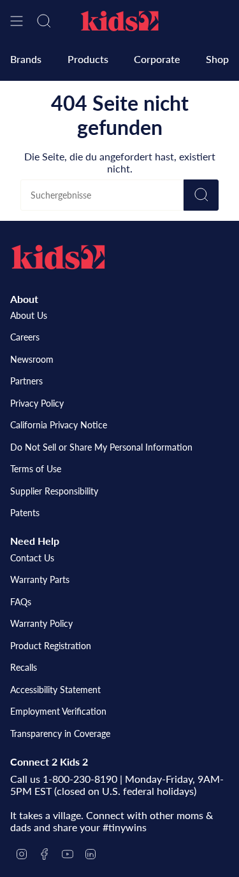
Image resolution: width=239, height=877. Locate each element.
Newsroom (32, 359)
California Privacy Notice (58, 424)
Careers (25, 337)
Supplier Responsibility (54, 491)
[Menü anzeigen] (16, 21)
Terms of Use (35, 468)
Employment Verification (58, 711)
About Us (28, 315)
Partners (26, 380)
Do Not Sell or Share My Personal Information (101, 447)
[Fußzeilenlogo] (58, 257)
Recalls (23, 667)
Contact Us (32, 557)
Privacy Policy (37, 403)
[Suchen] (201, 195)
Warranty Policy (41, 623)
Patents (25, 512)
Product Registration (50, 645)
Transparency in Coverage (60, 733)
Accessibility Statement (55, 689)
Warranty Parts (39, 579)
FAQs (20, 601)
